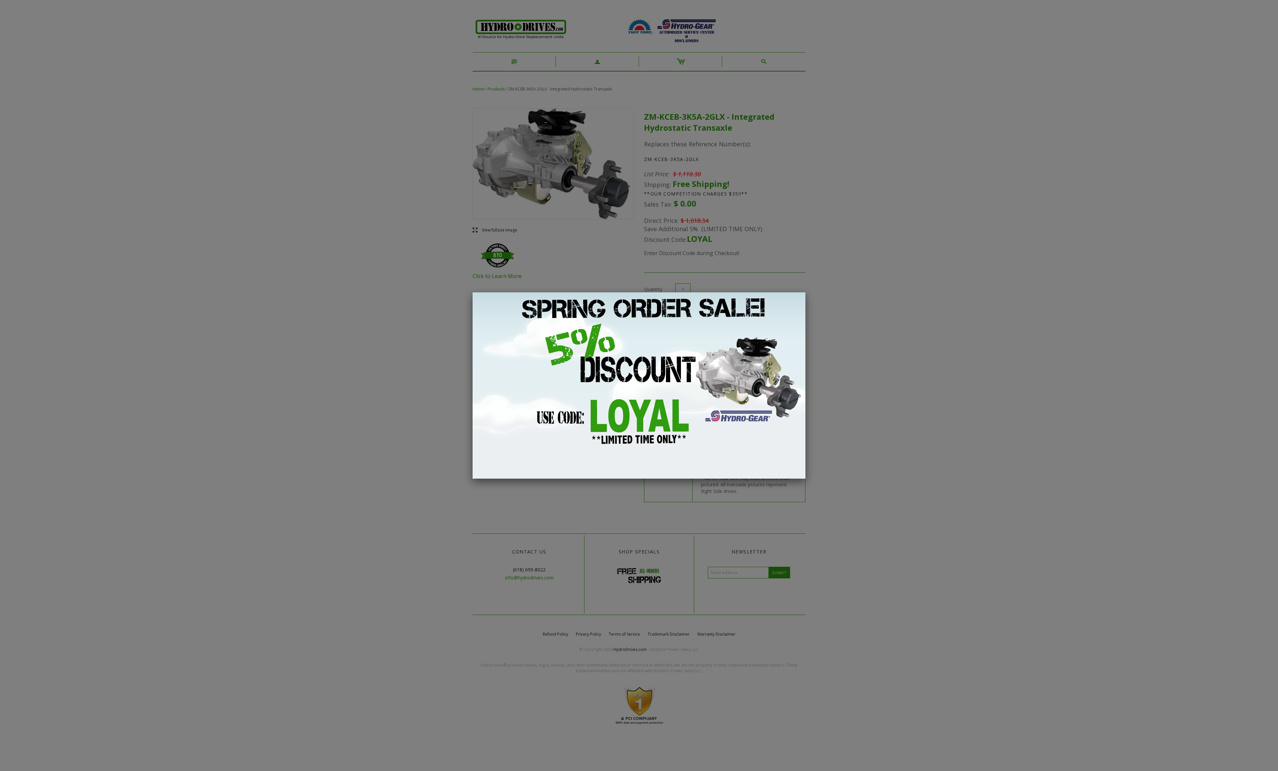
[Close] (805, 292)
